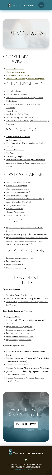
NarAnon (10, 153)
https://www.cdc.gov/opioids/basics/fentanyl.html (26, 234)
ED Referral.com (13, 91)
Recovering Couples (14, 156)
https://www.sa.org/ (14, 264)
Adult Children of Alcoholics (18, 136)
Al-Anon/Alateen (13, 140)
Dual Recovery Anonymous (17, 189)
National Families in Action (17, 364)
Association (33, 117)
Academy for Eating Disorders (19, 114)
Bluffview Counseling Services (19, 295)
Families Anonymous (15, 149)
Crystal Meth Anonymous (16, 185)
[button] (41, 5)
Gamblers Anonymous (15, 72)
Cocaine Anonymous (15, 212)
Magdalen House (13, 316)
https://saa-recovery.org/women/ (20, 258)
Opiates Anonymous (14, 208)
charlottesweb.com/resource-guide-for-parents (25, 159)
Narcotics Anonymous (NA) (18, 192)
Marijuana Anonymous (15, 205)
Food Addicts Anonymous (17, 94)
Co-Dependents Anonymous (18, 75)
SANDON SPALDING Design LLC (27, 470)
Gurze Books (11, 111)
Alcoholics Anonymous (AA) (18, 182)
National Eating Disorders (17, 117)
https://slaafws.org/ (14, 261)
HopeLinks (11, 143)
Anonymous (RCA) (14, 163)
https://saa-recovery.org (16, 268)
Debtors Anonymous (15, 68)
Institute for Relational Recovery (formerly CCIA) (27, 298)
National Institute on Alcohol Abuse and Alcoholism (27, 368)
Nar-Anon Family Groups (17, 195)
